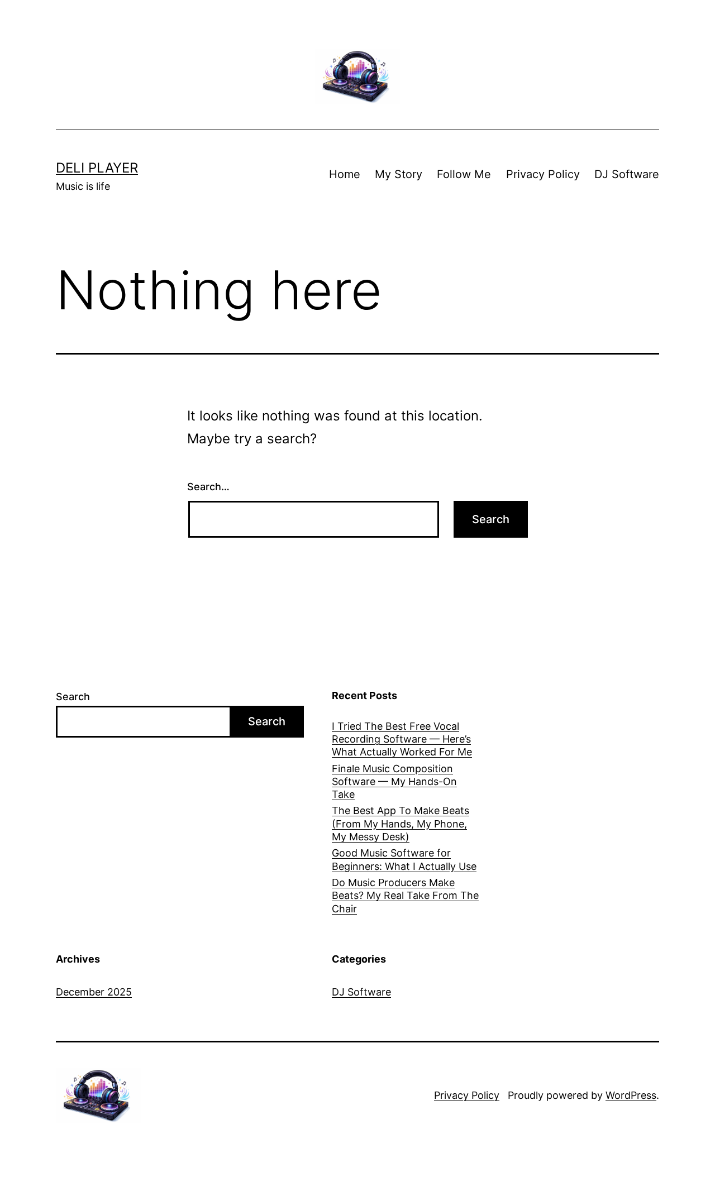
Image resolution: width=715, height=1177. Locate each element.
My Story (398, 174)
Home (344, 174)
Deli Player (97, 168)
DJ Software (626, 174)
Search (73, 696)
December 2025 (94, 992)
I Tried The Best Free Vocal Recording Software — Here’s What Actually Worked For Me (402, 739)
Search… (208, 486)
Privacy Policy (543, 174)
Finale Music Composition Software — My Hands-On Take (394, 782)
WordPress (631, 1095)
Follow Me (464, 174)
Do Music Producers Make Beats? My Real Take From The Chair (405, 896)
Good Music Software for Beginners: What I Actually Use (404, 859)
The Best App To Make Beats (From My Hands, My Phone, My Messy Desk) (400, 824)
